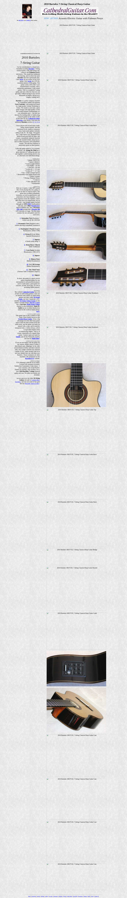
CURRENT (28, 20)
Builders (42, 896)
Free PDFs (75, 896)
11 (27, 270)
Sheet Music (69, 896)
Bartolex (31, 69)
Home (29, 896)
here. (38, 311)
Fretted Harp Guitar (25, 319)
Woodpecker (35, 206)
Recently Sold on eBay (32, 383)
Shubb (18, 337)
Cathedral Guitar (28, 292)
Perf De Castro (35, 302)
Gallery (46, 896)
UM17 (29, 204)
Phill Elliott (35, 338)
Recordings (80, 896)
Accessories (33, 896)
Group (92, 896)
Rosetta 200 (36, 209)
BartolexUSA (29, 358)
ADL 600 (19, 209)
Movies (64, 896)
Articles (38, 896)
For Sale (50, 896)
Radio (89, 896)
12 (33, 275)
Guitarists (60, 896)
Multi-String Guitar (33, 304)
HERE (21, 79)
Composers (55, 896)
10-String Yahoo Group (28, 301)
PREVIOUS (21, 20)
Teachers (85, 896)
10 (27, 264)
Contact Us (96, 896)
